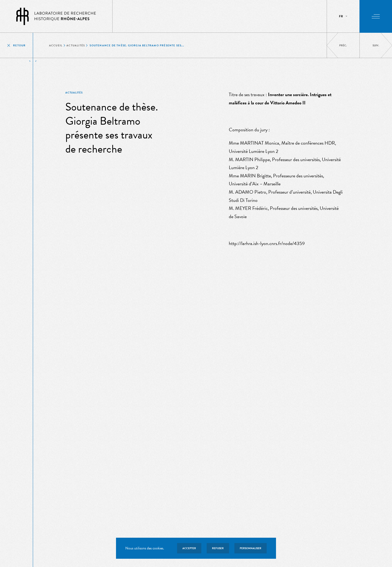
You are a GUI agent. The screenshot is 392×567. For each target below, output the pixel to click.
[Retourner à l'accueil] (56, 16)
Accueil (55, 45)
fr (341, 16)
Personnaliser (250, 548)
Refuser (218, 548)
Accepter (189, 548)
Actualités (75, 45)
